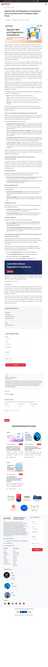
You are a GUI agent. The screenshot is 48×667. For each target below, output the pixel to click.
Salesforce (6, 554)
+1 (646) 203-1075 (25, 1)
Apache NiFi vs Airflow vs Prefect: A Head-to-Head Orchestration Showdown (13, 448)
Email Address (20, 404)
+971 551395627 (33, 1)
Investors (15, 560)
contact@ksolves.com (9, 1)
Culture (14, 562)
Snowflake (6, 562)
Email (6, 342)
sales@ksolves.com (10, 545)
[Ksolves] (5, 4)
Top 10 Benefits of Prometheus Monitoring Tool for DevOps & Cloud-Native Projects (14, 479)
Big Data (5, 552)
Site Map (15, 556)
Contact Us (10, 271)
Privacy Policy (21, 615)
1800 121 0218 (18, 1)
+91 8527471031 (9, 543)
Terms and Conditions (28, 615)
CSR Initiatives (16, 554)
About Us (15, 558)
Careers (14, 563)
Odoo (5, 556)
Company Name (34, 404)
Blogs (8, 7)
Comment (6, 410)
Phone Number (8, 347)
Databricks (6, 560)
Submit (15, 365)
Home (5, 7)
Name (6, 337)
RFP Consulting (7, 563)
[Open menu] (46, 4)
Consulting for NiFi (9, 318)
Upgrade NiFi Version (9, 316)
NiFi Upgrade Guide (9, 325)
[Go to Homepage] (5, 603)
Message (7, 352)
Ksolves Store (16, 552)
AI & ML (5, 550)
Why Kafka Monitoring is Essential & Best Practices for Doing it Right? (33, 448)
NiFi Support (8, 314)
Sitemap (16, 615)
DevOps (5, 558)
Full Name (6, 404)
